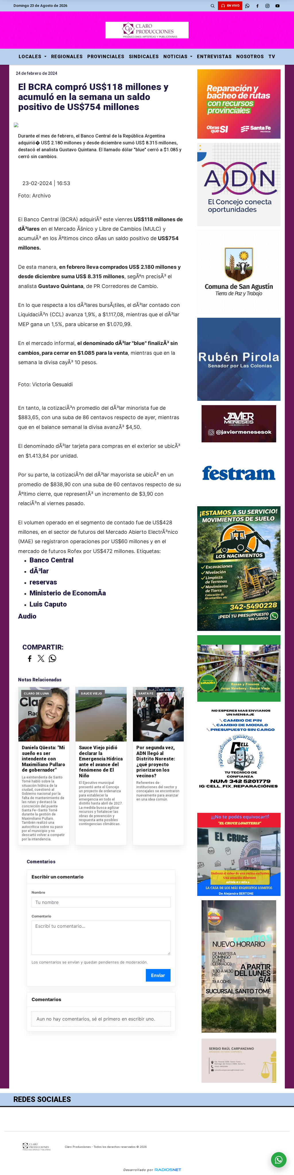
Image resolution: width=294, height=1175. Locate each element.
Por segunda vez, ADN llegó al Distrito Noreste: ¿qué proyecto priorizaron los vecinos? (155, 761)
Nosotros (250, 56)
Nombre (38, 892)
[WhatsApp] (247, 6)
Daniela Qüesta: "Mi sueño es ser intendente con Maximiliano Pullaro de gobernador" (43, 759)
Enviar (158, 975)
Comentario (41, 916)
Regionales (67, 56)
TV (271, 56)
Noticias (176, 56)
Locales (31, 56)
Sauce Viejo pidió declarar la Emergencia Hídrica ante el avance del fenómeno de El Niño (101, 761)
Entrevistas (214, 56)
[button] (213, 6)
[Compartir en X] (41, 659)
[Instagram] (267, 6)
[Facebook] (257, 6)
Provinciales (105, 56)
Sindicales (144, 56)
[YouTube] (278, 6)
